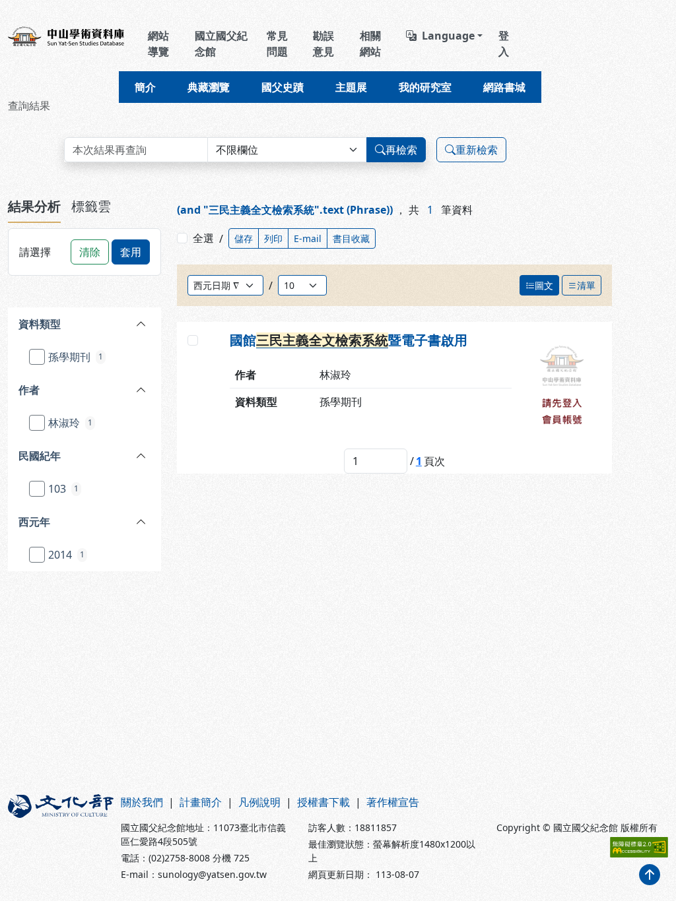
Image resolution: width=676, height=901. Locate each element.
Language (448, 35)
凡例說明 (259, 802)
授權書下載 (323, 802)
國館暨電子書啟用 (348, 340)
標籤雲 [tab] (91, 206)
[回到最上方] (649, 874)
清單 (586, 285)
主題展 (351, 87)
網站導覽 (158, 43)
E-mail (307, 238)
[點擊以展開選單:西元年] (114, 522)
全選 (203, 238)
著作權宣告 (392, 802)
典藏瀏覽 (208, 87)
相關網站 (370, 43)
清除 (89, 252)
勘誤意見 (323, 43)
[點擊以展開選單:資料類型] (117, 324)
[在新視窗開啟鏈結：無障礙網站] (639, 847)
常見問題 (277, 43)
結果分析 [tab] (34, 206)
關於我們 (142, 802)
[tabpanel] (84, 405)
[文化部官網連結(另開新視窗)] (56, 837)
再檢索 (401, 149)
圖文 (544, 285)
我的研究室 (425, 87)
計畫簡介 (201, 802)
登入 (503, 43)
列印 (273, 238)
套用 (130, 252)
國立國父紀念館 (221, 43)
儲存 (243, 238)
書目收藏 (351, 238)
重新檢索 (477, 149)
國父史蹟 (282, 87)
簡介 (145, 87)
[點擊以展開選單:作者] (111, 390)
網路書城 (504, 87)
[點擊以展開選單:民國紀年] (117, 456)
